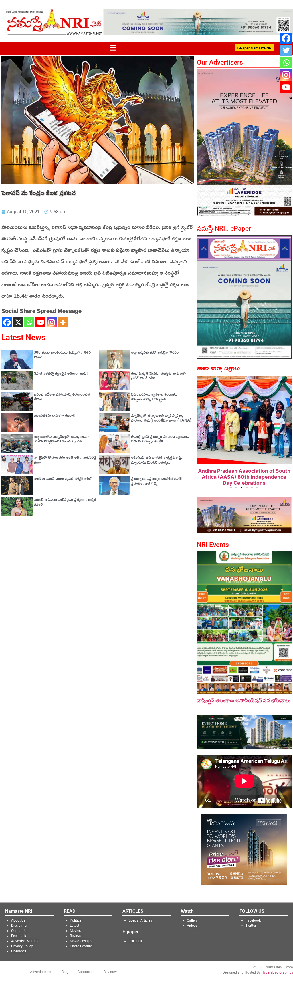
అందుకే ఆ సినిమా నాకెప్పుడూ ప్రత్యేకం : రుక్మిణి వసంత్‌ (65, 502)
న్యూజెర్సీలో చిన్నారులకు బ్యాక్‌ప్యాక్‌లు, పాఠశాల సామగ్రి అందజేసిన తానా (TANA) (161, 417)
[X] (18, 322)
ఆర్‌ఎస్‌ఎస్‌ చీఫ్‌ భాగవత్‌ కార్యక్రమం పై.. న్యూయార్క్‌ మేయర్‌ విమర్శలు (157, 459)
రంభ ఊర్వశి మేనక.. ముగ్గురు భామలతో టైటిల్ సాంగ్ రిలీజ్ (158, 375)
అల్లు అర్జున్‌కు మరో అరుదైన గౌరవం (155, 352)
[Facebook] (7, 322)
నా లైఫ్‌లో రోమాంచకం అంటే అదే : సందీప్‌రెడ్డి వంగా (65, 459)
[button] (112, 48)
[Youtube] (40, 322)
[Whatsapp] (29, 322)
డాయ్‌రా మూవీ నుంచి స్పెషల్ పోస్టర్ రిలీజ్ (63, 478)
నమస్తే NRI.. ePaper (224, 228)
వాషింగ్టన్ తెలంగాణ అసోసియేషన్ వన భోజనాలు (243, 700)
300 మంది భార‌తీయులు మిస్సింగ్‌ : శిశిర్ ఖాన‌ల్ (62, 354)
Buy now (110, 972)
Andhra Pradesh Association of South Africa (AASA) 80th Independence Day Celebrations (244, 477)
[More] (63, 322)
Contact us (86, 972)
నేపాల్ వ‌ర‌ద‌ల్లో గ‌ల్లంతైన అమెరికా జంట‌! (61, 373)
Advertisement (41, 972)
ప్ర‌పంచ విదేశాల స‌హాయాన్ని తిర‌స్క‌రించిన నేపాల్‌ (62, 396)
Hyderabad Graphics (277, 972)
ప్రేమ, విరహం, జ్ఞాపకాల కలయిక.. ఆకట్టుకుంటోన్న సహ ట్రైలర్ (154, 396)
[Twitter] (286, 50)
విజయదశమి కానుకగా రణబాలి (54, 415)
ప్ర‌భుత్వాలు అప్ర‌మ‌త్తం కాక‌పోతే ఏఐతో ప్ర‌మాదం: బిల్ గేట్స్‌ (156, 480)
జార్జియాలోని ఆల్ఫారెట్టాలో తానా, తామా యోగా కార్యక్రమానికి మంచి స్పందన (61, 438)
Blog (65, 972)
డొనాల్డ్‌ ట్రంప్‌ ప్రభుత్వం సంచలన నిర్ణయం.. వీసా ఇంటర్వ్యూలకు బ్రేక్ (160, 438)
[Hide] (290, 98)
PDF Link (135, 941)
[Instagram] (52, 322)
